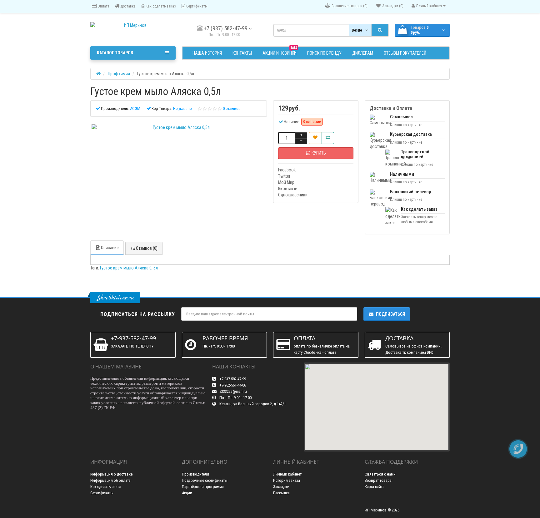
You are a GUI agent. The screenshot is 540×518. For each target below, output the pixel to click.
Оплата (103, 6)
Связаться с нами (380, 474)
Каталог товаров (115, 52)
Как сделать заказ (160, 6)
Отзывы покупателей (405, 53)
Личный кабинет (287, 474)
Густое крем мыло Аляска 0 (126, 267)
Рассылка (281, 493)
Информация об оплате (110, 480)
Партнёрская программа (203, 486)
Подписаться (390, 314)
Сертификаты (196, 6)
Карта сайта (374, 486)
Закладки (281, 486)
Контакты (242, 53)
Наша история (207, 53)
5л (155, 267)
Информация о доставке (111, 474)
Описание (110, 247)
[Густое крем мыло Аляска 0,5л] (178, 127)
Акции (187, 493)
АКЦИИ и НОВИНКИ (279, 52)
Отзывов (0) (147, 248)
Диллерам (362, 53)
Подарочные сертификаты (205, 480)
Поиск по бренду (324, 53)
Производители (195, 474)
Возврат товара (378, 480)
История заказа (286, 480)
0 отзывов (232, 108)
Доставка (127, 6)
